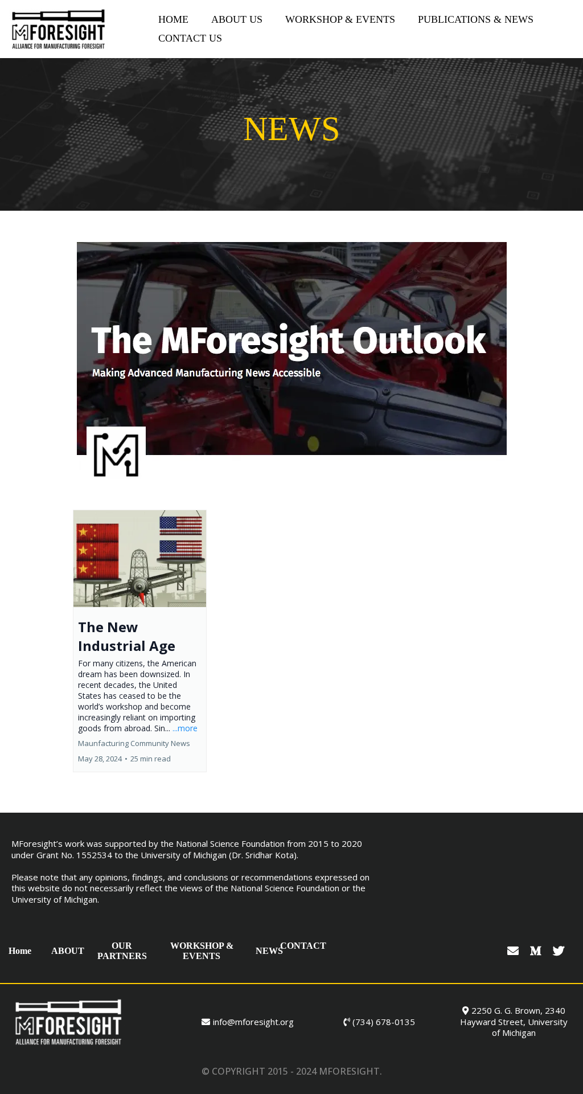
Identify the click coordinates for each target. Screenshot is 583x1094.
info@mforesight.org (253, 1021)
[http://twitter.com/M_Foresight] (560, 951)
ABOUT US (236, 19)
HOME (173, 19)
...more (185, 728)
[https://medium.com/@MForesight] (537, 951)
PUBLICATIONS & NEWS (475, 19)
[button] (140, 641)
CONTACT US (190, 38)
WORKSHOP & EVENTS (340, 19)
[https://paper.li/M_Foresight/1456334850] (291, 365)
